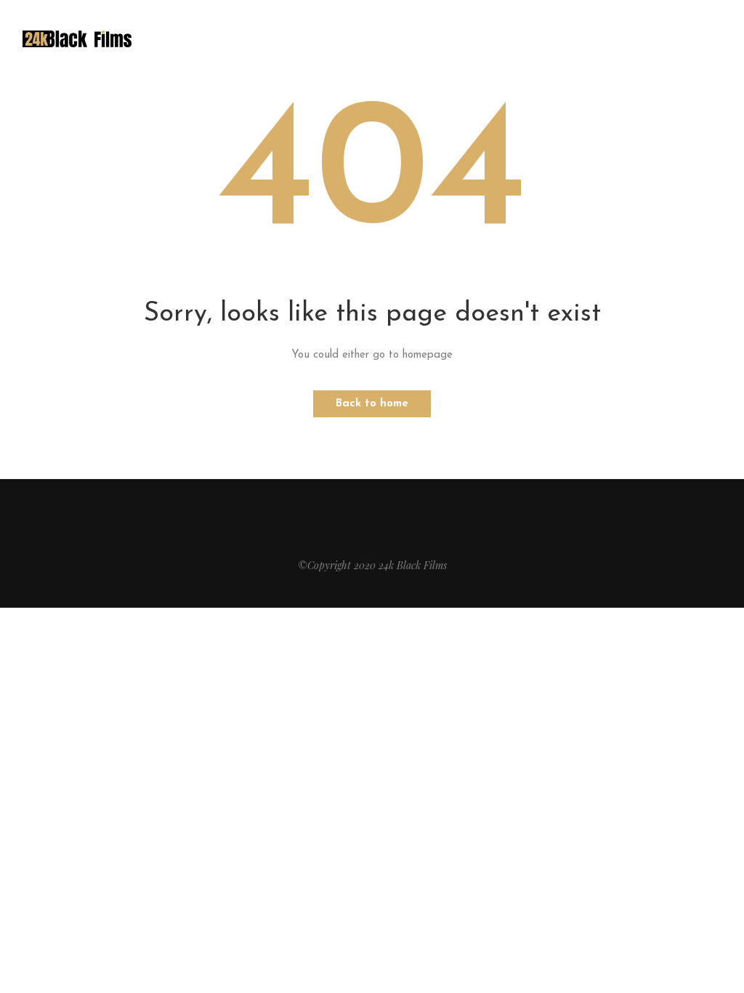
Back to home (372, 403)
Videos (329, 37)
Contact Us (400, 37)
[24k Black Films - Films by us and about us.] (77, 38)
